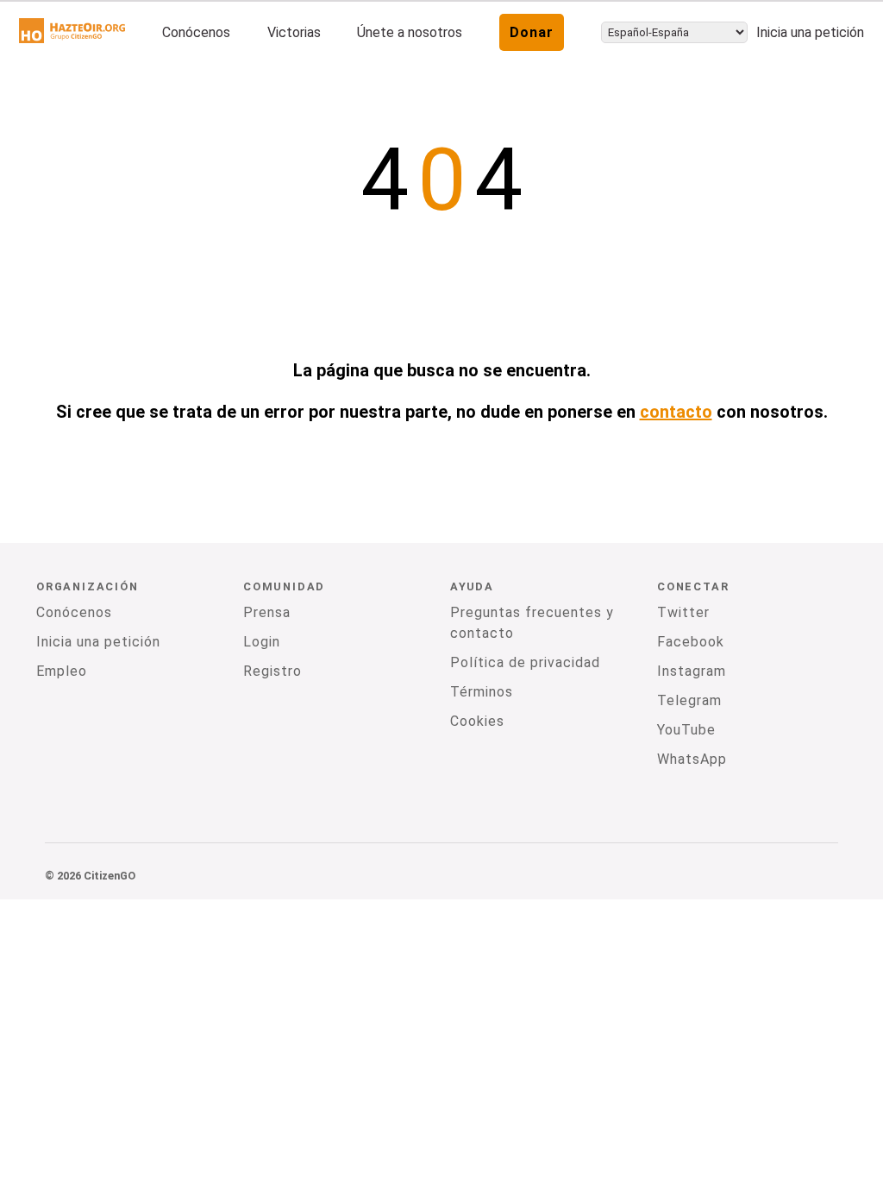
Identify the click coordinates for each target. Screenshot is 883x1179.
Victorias (294, 32)
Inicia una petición (810, 32)
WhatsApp (692, 759)
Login (261, 642)
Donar (532, 32)
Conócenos (196, 32)
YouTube (686, 730)
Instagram (691, 671)
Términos (481, 692)
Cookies (477, 721)
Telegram (689, 700)
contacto (676, 411)
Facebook (690, 642)
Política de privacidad (525, 662)
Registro (272, 671)
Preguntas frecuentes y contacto (532, 622)
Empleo (61, 671)
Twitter (683, 612)
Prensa (267, 612)
